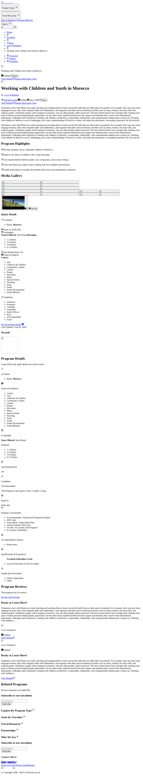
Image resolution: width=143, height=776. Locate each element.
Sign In (5, 24)
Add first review (10, 100)
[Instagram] (7, 763)
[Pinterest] (11, 763)
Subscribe (6, 704)
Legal (25, 765)
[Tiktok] (16, 763)
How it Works (7, 20)
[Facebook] (2, 763)
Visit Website (7, 79)
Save (15, 76)
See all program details (11, 324)
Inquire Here (20, 79)
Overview (13, 56)
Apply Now (31, 79)
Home (9, 32)
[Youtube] (9, 763)
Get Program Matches (23, 20)
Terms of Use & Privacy (11, 765)
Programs (13, 61)
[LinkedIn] (13, 763)
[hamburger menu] (15, 27)
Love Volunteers (14, 45)
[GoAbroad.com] (7, 2)
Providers (11, 37)
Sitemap (31, 765)
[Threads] (4, 763)
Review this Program (10, 597)
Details (12, 58)
